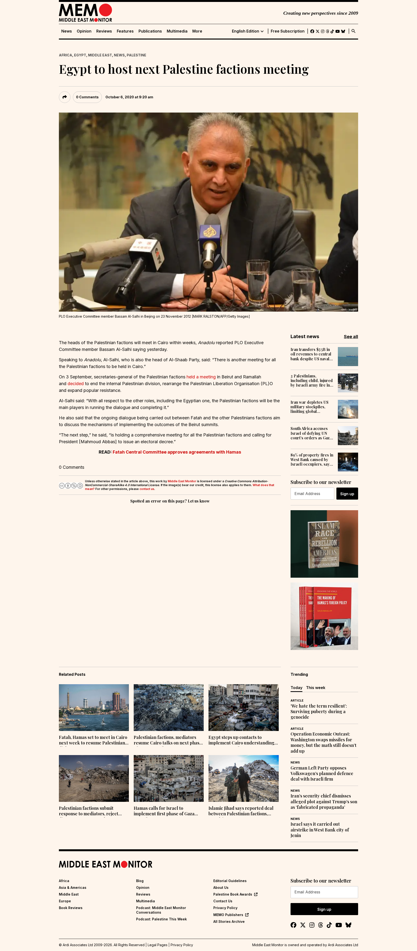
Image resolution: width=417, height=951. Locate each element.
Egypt (80, 55)
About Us (221, 887)
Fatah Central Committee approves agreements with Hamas (177, 452)
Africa (65, 55)
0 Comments (87, 97)
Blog (140, 881)
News (66, 31)
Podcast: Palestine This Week (161, 919)
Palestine (136, 55)
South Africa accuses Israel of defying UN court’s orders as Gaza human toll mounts (311, 433)
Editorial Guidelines (230, 881)
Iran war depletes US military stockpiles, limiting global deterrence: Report (309, 407)
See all (351, 336)
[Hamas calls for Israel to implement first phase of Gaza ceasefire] (169, 778)
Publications (150, 31)
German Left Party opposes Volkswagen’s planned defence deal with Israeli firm (322, 773)
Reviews (104, 31)
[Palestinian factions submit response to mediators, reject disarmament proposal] (94, 778)
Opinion (84, 31)
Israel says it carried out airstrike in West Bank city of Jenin (320, 829)
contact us (146, 489)
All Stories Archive (229, 921)
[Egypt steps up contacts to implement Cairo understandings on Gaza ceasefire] (243, 707)
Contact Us (222, 901)
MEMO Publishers (228, 915)
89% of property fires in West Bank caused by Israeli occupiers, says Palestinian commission (312, 460)
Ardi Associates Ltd (343, 945)
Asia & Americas (72, 887)
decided (76, 383)
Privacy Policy (225, 908)
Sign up (347, 493)
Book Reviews (71, 908)
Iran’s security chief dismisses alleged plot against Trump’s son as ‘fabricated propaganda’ (324, 801)
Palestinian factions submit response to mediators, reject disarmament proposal (88, 811)
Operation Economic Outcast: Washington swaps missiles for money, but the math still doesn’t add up (323, 742)
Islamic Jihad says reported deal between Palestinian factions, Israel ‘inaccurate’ (240, 811)
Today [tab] (296, 687)
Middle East (100, 55)
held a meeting (201, 376)
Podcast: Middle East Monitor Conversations (161, 910)
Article (297, 700)
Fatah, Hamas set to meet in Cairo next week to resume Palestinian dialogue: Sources (93, 741)
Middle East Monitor (182, 481)
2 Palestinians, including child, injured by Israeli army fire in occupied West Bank (312, 381)
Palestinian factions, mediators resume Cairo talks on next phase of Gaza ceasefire (168, 741)
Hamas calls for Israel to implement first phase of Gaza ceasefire (164, 811)
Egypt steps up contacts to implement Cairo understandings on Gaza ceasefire (242, 741)
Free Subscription (288, 31)
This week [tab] (315, 687)
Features (125, 31)
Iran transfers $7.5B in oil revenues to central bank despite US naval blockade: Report (311, 354)
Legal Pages (157, 945)
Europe (65, 901)
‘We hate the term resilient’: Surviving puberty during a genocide (319, 711)
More (197, 31)
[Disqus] (170, 570)
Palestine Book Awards (232, 894)
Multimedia (177, 31)
